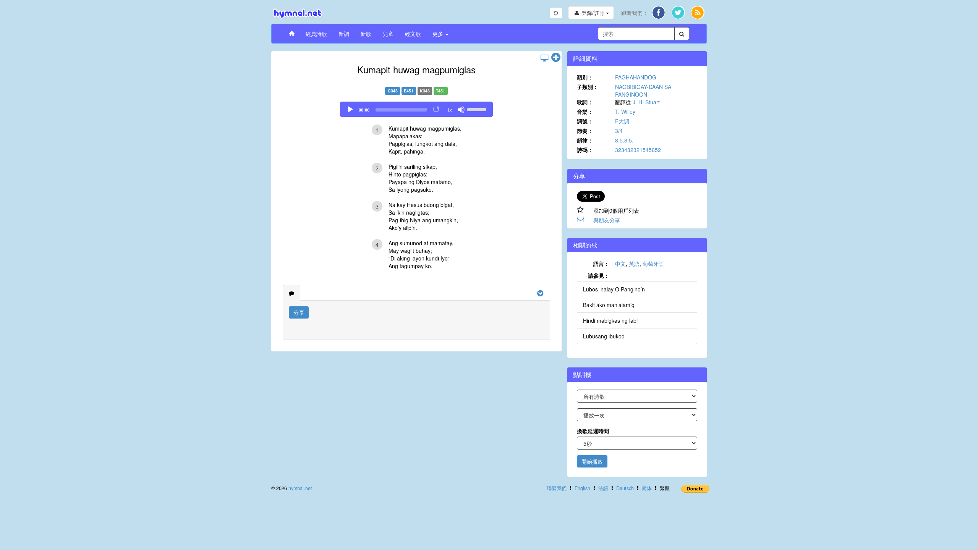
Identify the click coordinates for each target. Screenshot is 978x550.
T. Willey (625, 111)
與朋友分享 (606, 220)
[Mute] (461, 109)
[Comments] (291, 293)
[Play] (350, 109)
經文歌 (413, 33)
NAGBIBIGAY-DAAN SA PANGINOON (643, 90)
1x (449, 110)
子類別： (587, 87)
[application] (416, 109)
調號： (585, 121)
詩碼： (585, 150)
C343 (393, 91)
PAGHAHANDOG (635, 77)
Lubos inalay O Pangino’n (614, 289)
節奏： (585, 130)
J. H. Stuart (646, 102)
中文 (620, 263)
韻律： (585, 140)
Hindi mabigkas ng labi (610, 320)
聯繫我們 (557, 488)
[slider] (478, 109)
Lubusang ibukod (604, 336)
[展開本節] (555, 57)
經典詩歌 (316, 33)
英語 (634, 263)
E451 (408, 91)
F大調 (622, 121)
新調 (343, 33)
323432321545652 (638, 150)
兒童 (388, 33)
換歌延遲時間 (593, 431)
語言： (601, 263)
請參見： (598, 275)
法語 (603, 488)
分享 (298, 312)
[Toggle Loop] (436, 109)
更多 (438, 33)
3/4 (619, 130)
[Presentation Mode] (544, 57)
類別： (585, 77)
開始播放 (592, 461)
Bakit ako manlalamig (609, 305)
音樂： (585, 111)
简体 (647, 488)
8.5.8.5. (624, 140)
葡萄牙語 (653, 263)
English (582, 488)
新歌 (366, 33)
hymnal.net (300, 488)
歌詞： (585, 102)
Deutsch (625, 488)
